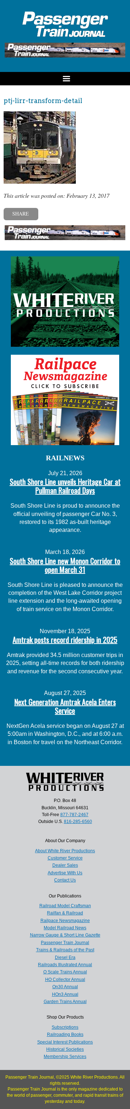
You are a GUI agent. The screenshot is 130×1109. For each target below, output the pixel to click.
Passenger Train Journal (65, 942)
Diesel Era (65, 957)
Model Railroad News (65, 927)
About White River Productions (65, 850)
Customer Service (65, 858)
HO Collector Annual (65, 979)
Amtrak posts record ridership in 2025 (65, 639)
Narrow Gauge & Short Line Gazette (65, 935)
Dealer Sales (65, 865)
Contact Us (65, 880)
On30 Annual (65, 986)
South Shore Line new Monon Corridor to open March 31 (65, 565)
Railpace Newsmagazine (65, 920)
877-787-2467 (74, 814)
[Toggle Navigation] (65, 78)
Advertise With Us (65, 872)
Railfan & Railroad (65, 913)
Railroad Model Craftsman (65, 905)
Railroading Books (65, 1034)
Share (20, 213)
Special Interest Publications (65, 1042)
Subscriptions (65, 1027)
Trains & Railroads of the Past (65, 949)
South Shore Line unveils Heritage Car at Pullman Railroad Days (65, 486)
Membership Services (65, 1056)
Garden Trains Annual (65, 1001)
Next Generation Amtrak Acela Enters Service (65, 706)
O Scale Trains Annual (65, 971)
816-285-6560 (78, 821)
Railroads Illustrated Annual (65, 964)
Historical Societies (65, 1049)
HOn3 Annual (65, 994)
